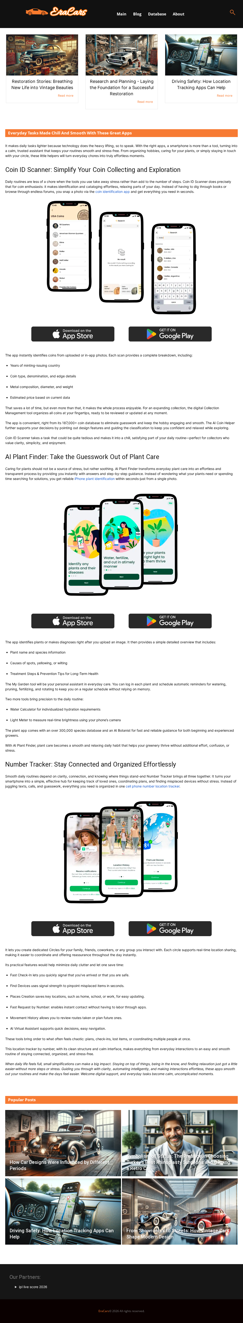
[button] (232, 16)
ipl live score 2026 (33, 1287)
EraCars (103, 1311)
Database (157, 14)
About (178, 14)
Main (121, 14)
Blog (137, 14)
